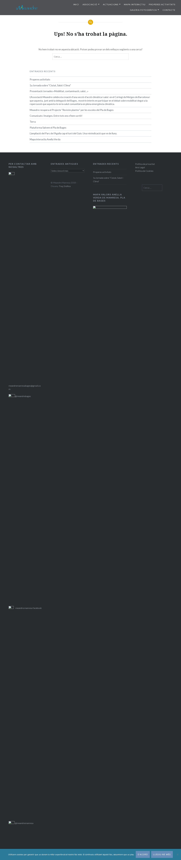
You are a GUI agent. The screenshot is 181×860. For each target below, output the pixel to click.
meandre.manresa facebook (28, 608)
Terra (33, 121)
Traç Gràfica (65, 186)
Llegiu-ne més (162, 854)
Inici (76, 4)
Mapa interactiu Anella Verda (45, 139)
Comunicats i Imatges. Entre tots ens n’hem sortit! (56, 115)
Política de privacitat (145, 164)
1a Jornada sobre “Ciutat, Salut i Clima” (50, 85)
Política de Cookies (144, 171)
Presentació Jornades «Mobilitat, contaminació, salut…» (59, 91)
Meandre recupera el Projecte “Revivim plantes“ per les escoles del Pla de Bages (72, 109)
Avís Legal (140, 167)
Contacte (169, 10)
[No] (177, 854)
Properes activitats (40, 79)
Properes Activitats (162, 4)
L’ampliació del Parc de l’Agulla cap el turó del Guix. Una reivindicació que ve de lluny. (73, 133)
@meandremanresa (24, 823)
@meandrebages (23, 396)
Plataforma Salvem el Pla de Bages (48, 127)
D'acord (143, 854)
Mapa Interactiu (134, 4)
